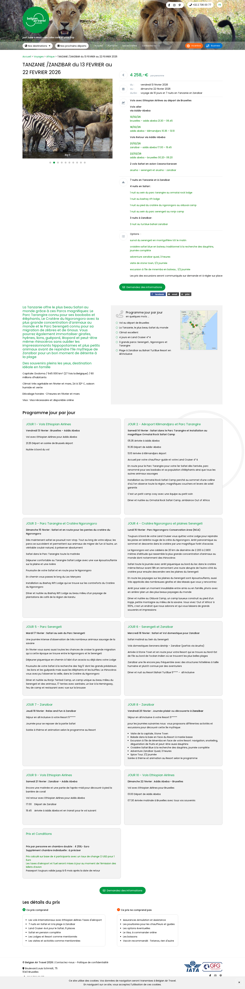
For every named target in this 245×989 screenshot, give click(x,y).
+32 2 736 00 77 (202, 4)
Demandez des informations (144, 287)
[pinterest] (180, 5)
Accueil (98, 45)
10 (85, 162)
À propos (113, 45)
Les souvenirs (129, 45)
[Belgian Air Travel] (35, 32)
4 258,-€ (139, 75)
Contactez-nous (151, 45)
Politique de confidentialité (92, 962)
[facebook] (169, 5)
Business (215, 45)
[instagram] (174, 5)
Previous (27, 118)
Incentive (196, 45)
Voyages (39, 56)
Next (107, 118)
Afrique (50, 56)
